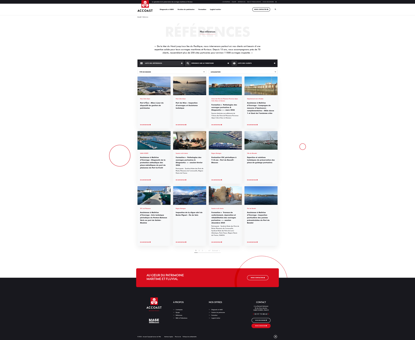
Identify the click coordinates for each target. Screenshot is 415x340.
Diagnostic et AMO (167, 9)
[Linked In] (276, 2)
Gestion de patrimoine (186, 9)
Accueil (139, 17)
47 (209, 251)
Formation (202, 9)
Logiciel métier (215, 9)
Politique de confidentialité (189, 336)
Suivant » (216, 251)
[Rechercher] (275, 9)
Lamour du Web (157, 336)
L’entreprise (226, 2)
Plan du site (178, 336)
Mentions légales (168, 336)
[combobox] (171, 72)
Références (241, 2)
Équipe (234, 2)
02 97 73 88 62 (261, 314)
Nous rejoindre (268, 2)
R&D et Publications (254, 2)
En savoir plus (145, 124)
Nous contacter (260, 9)
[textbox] (172, 72)
